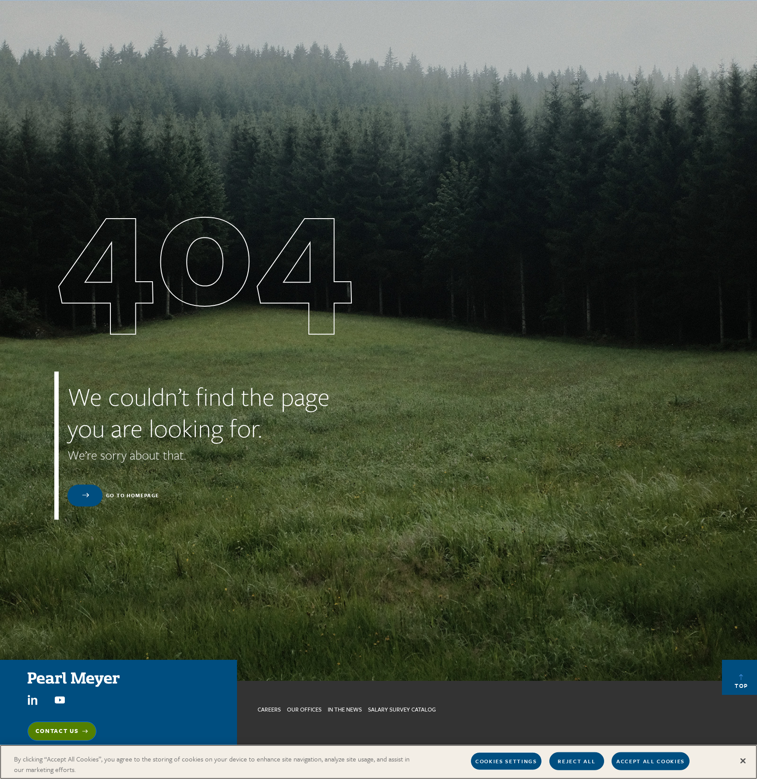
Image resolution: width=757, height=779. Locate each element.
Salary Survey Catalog (402, 709)
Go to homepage (132, 495)
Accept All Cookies (650, 761)
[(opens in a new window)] (33, 699)
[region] (378, 762)
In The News (345, 709)
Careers (269, 709)
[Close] (743, 761)
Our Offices (304, 709)
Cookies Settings (506, 761)
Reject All (576, 761)
